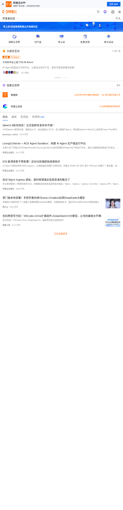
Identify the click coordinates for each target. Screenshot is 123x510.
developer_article (10, 134)
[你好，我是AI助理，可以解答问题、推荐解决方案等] (105, 11)
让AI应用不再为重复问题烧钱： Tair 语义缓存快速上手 (97, 94)
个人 (118, 18)
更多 (118, 85)
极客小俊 (6, 225)
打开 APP (114, 4)
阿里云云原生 (8, 152)
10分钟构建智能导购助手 (109, 106)
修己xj (5, 206)
